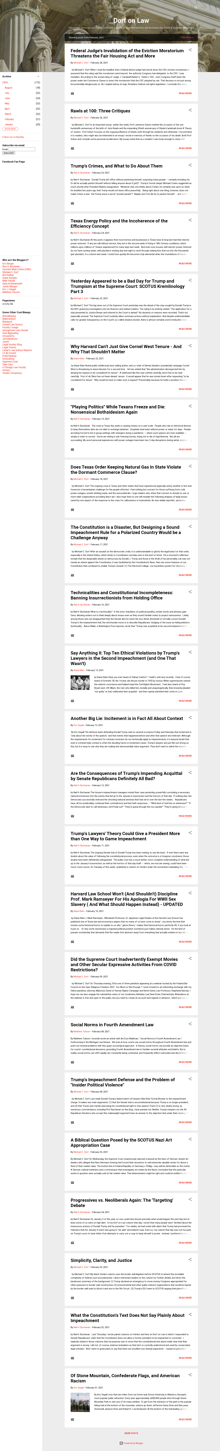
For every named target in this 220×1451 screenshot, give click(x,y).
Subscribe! (9, 153)
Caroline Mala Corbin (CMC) (16, 269)
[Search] (196, 8)
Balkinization (9, 318)
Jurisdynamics (10, 338)
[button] (190, 50)
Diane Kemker (9, 277)
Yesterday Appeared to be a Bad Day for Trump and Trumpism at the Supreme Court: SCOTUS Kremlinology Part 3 (128, 286)
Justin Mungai (9, 286)
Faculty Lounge (10, 327)
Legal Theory (9, 347)
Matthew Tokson (11, 292)
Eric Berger (8, 263)
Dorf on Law (131, 20)
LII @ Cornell (9, 353)
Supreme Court (10, 361)
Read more (185, 93)
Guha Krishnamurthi (12, 283)
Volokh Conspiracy (12, 373)
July (7, 93)
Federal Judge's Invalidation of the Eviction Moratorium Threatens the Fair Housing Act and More (127, 53)
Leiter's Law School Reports (17, 350)
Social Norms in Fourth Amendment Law (112, 1024)
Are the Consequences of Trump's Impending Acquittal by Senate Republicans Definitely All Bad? (126, 776)
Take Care (7, 364)
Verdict (6, 370)
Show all (188, 37)
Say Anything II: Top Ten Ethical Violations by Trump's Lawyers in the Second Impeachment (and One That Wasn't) (125, 658)
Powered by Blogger (133, 1443)
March (8, 114)
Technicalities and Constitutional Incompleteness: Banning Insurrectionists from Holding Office (122, 595)
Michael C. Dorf (10, 272)
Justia (5, 341)
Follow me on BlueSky (13, 137)
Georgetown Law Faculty (15, 330)
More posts (131, 1433)
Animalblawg (9, 316)
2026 (5, 82)
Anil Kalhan (8, 275)
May (7, 103)
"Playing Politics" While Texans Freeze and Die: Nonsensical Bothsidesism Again (118, 409)
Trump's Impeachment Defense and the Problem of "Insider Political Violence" (123, 1082)
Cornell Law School (12, 324)
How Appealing (10, 333)
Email (5, 149)
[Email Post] (72, 94)
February (9, 119)
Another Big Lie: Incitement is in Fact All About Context (127, 718)
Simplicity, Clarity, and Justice (101, 1260)
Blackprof (7, 321)
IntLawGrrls (8, 336)
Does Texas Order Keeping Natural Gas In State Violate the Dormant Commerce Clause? (126, 469)
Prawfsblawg (9, 355)
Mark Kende (8, 280)
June (7, 98)
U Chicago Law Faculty (14, 367)
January (9, 124)
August (8, 87)
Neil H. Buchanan (11, 266)
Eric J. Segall (9, 289)
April (7, 108)
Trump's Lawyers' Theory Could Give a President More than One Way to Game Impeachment (125, 836)
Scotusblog (8, 358)
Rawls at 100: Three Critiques (100, 110)
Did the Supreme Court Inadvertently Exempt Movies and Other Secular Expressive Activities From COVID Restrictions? (124, 964)
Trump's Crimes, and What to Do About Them (117, 166)
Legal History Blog (12, 344)
